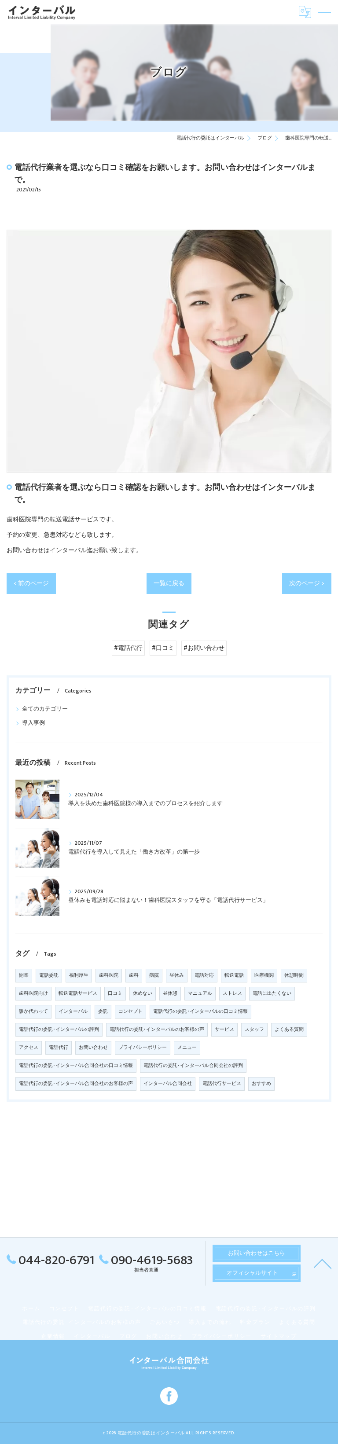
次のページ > (306, 583)
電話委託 (49, 975)
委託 (103, 1011)
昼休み (176, 975)
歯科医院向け (33, 993)
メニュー (187, 1048)
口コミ (115, 993)
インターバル (73, 1011)
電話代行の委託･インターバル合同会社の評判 (193, 1066)
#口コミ (163, 648)
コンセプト (130, 1011)
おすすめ (261, 1084)
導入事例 (33, 723)
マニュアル (200, 993)
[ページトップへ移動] (322, 1263)
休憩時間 (294, 975)
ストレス (232, 993)
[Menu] (324, 12)
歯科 (134, 975)
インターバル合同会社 (167, 1084)
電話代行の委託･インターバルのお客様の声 (157, 1030)
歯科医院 (108, 975)
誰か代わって (33, 1011)
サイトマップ (279, 1336)
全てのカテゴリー (45, 709)
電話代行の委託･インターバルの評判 (59, 1030)
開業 (24, 975)
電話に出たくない (272, 993)
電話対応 (204, 975)
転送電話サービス (78, 993)
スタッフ (254, 1030)
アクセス (28, 1048)
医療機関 (264, 975)
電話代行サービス (221, 1084)
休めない (142, 993)
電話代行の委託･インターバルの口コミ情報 (200, 1011)
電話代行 (58, 1048)
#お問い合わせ (204, 648)
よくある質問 (289, 1030)
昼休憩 (170, 993)
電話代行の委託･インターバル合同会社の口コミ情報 (76, 1066)
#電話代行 (128, 648)
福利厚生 (78, 975)
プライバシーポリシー (142, 1048)
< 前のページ (31, 583)
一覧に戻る (169, 583)
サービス (224, 1030)
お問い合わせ (93, 1048)
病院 (154, 975)
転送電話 (234, 975)
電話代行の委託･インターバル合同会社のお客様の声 (76, 1084)
